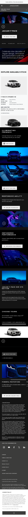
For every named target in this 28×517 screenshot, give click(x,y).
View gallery (10, 143)
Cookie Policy (15, 504)
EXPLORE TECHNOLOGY (12, 207)
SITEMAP (4, 470)
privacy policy (6, 503)
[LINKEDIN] (24, 447)
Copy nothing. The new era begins (14, 2)
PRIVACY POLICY (5, 464)
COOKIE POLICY (5, 467)
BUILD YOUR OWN (10, 188)
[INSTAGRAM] (4, 447)
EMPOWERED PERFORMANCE (13, 246)
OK (14, 513)
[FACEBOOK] (14, 447)
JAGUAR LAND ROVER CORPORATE (9, 473)
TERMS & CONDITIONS (7, 457)
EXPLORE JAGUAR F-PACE (13, 395)
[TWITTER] (19, 447)
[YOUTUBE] (9, 447)
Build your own (10, 36)
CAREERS (4, 454)
